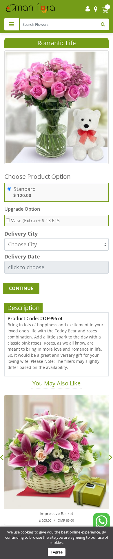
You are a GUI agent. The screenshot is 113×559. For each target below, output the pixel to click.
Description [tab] (23, 308)
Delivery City (21, 234)
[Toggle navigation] (11, 24)
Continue (21, 288)
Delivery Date (22, 257)
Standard (25, 189)
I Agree (57, 552)
